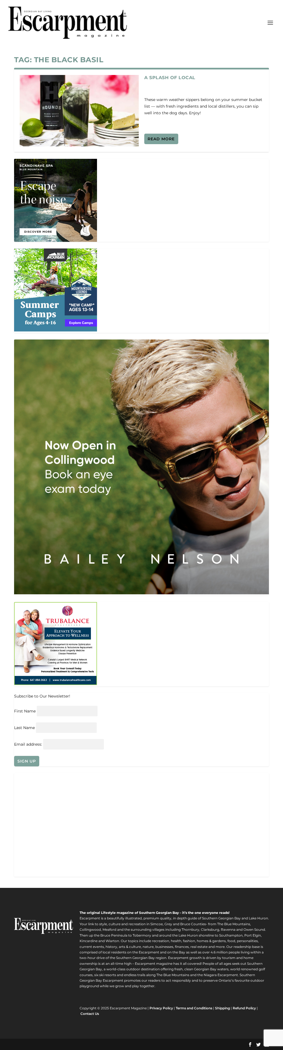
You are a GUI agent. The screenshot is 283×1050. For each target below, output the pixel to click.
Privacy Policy (161, 1008)
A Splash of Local (169, 77)
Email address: (28, 744)
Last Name (24, 727)
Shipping (222, 1008)
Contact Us (89, 1014)
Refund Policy (244, 1008)
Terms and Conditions (194, 1008)
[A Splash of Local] (79, 110)
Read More (161, 138)
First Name (25, 711)
